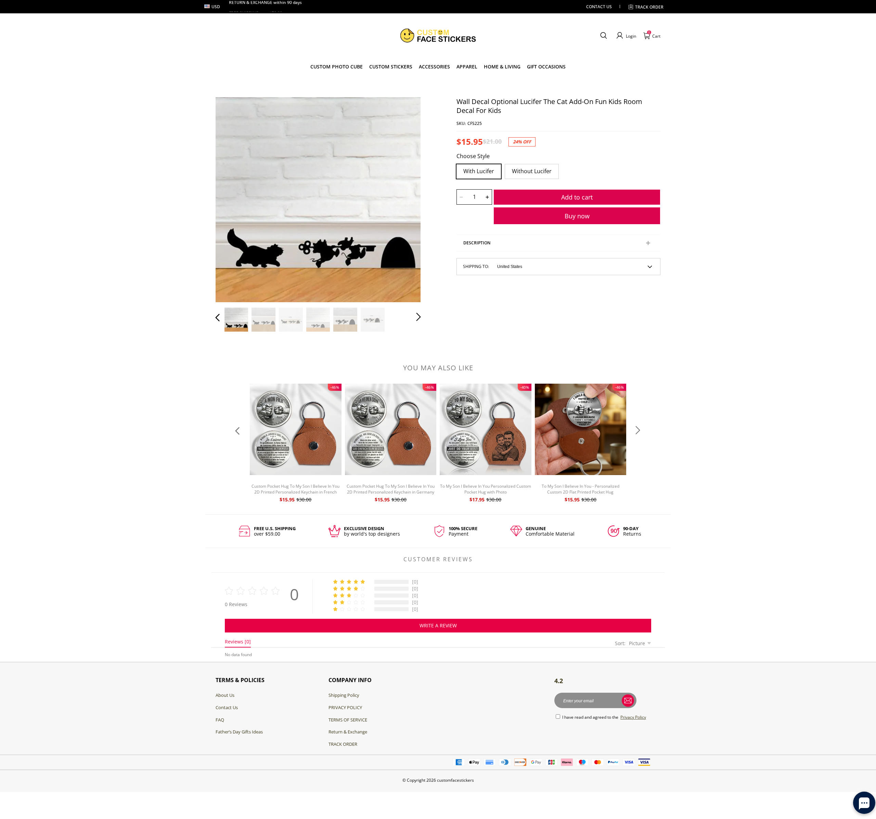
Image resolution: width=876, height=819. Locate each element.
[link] (390, 66)
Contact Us (227, 707)
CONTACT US (599, 7)
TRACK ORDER (342, 744)
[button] (603, 35)
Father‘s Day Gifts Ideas (239, 732)
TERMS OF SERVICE (347, 720)
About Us (225, 695)
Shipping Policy (343, 695)
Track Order (649, 7)
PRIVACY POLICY (345, 707)
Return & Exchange (347, 732)
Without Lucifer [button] (532, 171)
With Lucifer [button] (478, 171)
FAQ (220, 720)
